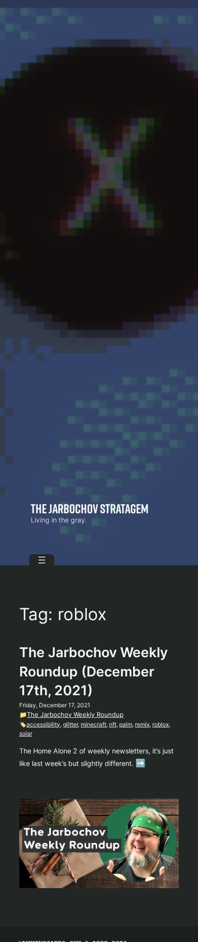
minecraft (93, 724)
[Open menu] (42, 560)
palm (125, 724)
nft (112, 724)
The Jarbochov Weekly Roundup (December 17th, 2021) (93, 671)
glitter (70, 724)
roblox (160, 724)
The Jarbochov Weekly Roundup (75, 714)
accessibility (43, 724)
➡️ (141, 763)
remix (142, 724)
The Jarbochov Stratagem (89, 508)
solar (25, 733)
